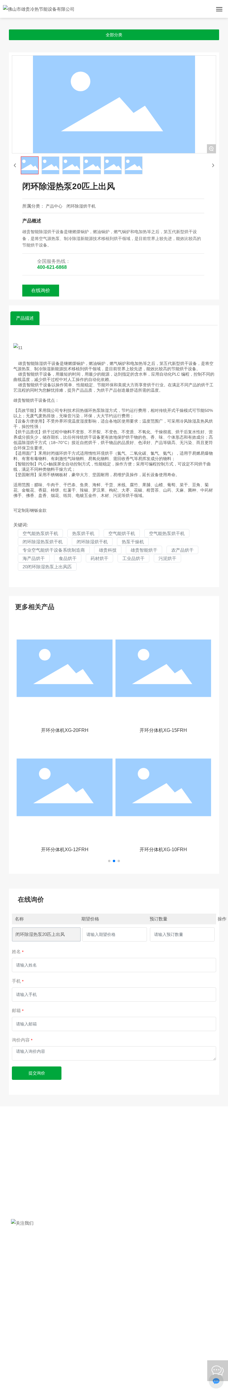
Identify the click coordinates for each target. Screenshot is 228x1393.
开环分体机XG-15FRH (163, 730)
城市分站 (202, 1341)
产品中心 (54, 206)
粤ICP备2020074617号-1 (114, 1355)
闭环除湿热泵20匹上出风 (40, 934)
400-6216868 (44, 1277)
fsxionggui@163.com (51, 1297)
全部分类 (114, 34)
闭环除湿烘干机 (81, 206)
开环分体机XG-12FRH (64, 849)
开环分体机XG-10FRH (163, 849)
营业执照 (183, 1341)
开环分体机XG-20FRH (64, 730)
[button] (109, 861)
